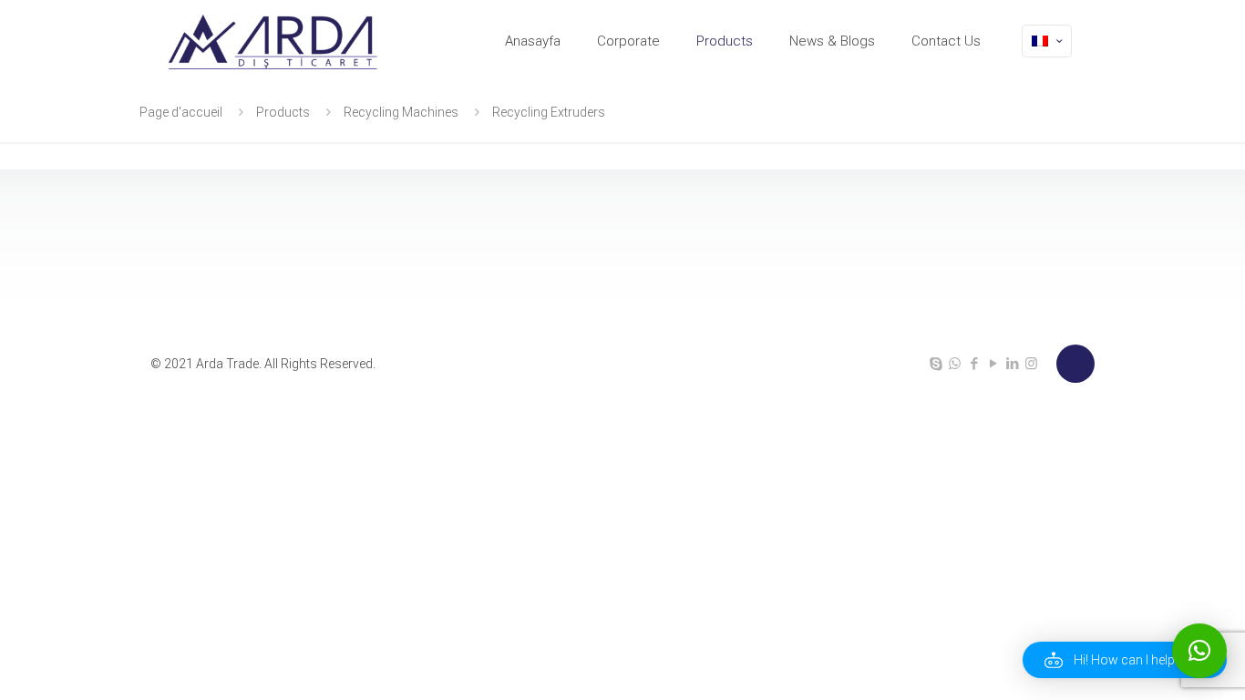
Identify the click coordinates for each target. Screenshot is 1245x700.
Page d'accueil (180, 112)
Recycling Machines (401, 112)
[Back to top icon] (1075, 364)
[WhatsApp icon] (955, 363)
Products (283, 112)
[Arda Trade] (274, 41)
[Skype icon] (935, 363)
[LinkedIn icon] (1012, 363)
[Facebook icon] (974, 363)
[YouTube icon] (993, 363)
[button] (1125, 660)
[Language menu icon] (1047, 41)
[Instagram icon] (1031, 363)
